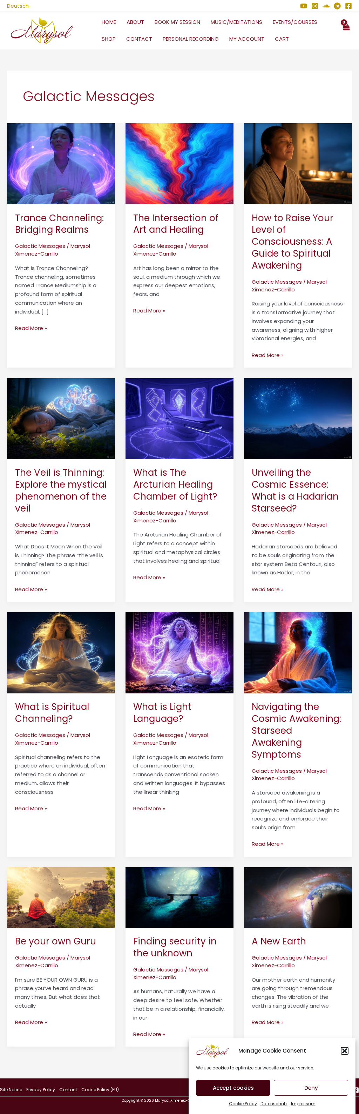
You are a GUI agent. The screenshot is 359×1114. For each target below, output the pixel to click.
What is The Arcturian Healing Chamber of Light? (175, 484)
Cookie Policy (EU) (100, 1090)
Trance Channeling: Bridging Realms (59, 224)
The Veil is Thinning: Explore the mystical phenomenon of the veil (61, 490)
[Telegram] (337, 5)
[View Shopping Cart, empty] (346, 30)
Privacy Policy (40, 1090)
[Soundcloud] (326, 5)
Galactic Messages (40, 246)
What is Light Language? (162, 712)
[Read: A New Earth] (298, 897)
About (135, 22)
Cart (282, 38)
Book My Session (177, 22)
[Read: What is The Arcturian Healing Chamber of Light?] (179, 418)
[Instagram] (314, 5)
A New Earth (279, 941)
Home (109, 22)
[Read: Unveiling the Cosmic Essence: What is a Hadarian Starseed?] (298, 418)
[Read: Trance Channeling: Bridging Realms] (61, 163)
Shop (109, 38)
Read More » (31, 328)
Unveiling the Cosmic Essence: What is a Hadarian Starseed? (295, 490)
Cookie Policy (243, 1104)
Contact (139, 38)
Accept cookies (233, 1088)
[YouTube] (303, 5)
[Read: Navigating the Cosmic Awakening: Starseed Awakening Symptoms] (298, 652)
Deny (311, 1088)
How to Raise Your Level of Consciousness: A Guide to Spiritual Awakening (292, 242)
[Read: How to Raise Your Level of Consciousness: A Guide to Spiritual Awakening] (298, 163)
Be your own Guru (55, 941)
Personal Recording (191, 38)
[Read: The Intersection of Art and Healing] (179, 163)
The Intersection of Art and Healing (175, 224)
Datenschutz (273, 1104)
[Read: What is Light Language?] (179, 652)
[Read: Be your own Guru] (61, 897)
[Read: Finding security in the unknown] (179, 897)
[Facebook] (348, 5)
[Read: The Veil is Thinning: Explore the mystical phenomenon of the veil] (61, 418)
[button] (344, 1050)
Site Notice (11, 1090)
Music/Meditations (236, 22)
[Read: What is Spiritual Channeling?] (61, 652)
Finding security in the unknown (175, 947)
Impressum (303, 1104)
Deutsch (18, 5)
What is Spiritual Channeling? (52, 712)
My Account (246, 38)
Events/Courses (295, 22)
